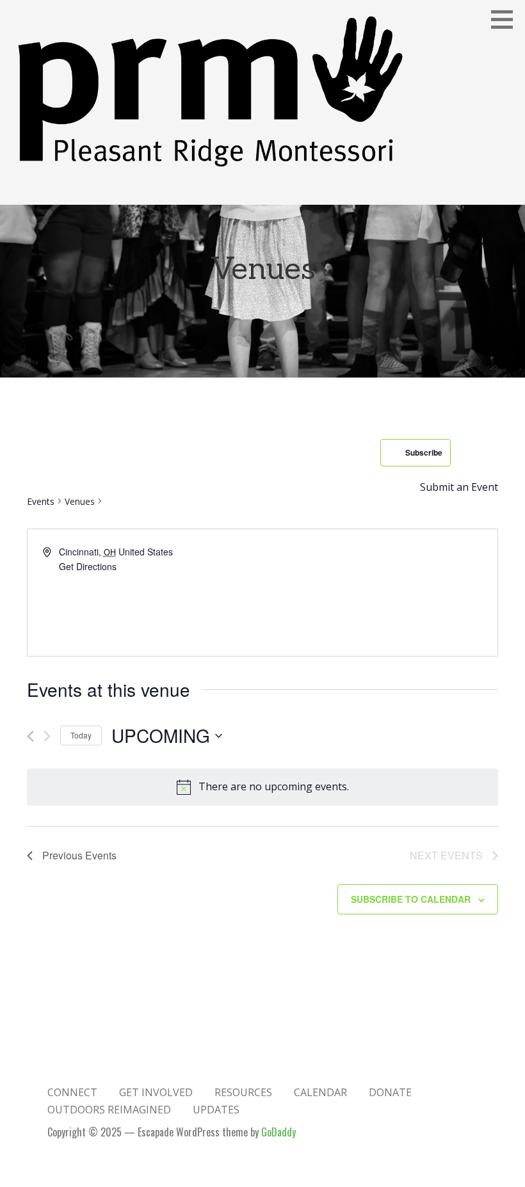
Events (40, 501)
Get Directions (88, 566)
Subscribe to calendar (411, 899)
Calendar (320, 1092)
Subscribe (423, 452)
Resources (243, 1092)
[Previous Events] (30, 736)
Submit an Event (459, 487)
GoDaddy (278, 1132)
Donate (390, 1092)
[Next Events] (47, 736)
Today (81, 734)
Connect (72, 1092)
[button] (506, 19)
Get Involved (156, 1092)
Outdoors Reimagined (109, 1110)
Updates (216, 1110)
